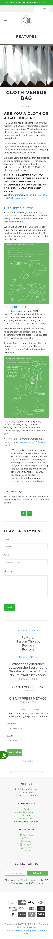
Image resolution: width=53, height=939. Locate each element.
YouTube (27, 848)
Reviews (28, 649)
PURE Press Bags (17, 307)
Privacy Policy (31, 930)
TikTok (27, 851)
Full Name (11, 724)
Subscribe (14, 752)
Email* (9, 736)
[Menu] (5, 20)
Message (8, 571)
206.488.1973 (26, 818)
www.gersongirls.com (33, 481)
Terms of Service (14, 930)
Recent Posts (28, 657)
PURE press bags (17, 198)
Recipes (28, 645)
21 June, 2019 (28, 691)
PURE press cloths (38, 195)
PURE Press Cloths (19, 208)
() (42, 9)
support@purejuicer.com (26, 812)
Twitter (27, 838)
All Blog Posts (28, 631)
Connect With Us (28, 710)
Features (28, 637)
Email (6, 555)
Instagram (27, 844)
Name (7, 539)
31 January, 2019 (28, 702)
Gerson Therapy (28, 641)
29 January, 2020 (28, 679)
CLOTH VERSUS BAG (28, 686)
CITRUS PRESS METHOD (28, 698)
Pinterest (27, 841)
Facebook (27, 835)
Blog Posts (30, 714)
